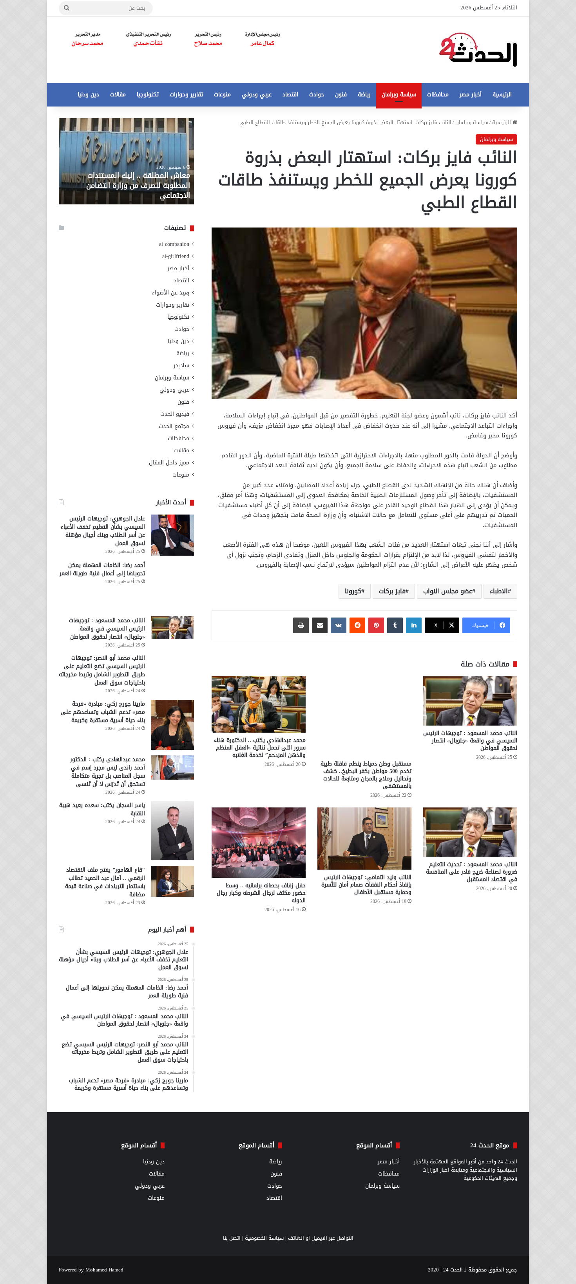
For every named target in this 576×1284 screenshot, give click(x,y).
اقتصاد (290, 94)
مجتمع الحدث (174, 426)
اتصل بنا (232, 1238)
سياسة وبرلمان (399, 94)
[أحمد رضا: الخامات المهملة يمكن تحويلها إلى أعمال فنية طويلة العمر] (172, 586)
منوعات (222, 94)
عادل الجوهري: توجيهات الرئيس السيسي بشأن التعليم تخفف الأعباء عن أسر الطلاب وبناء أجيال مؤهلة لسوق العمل (103, 531)
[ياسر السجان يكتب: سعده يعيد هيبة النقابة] (172, 830)
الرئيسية (502, 94)
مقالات (118, 94)
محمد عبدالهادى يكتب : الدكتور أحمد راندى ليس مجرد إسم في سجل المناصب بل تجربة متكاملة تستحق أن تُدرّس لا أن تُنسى (107, 771)
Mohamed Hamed (104, 1270)
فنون (341, 94)
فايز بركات (392, 591)
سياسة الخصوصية (264, 1238)
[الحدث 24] (478, 50)
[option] (126, 161)
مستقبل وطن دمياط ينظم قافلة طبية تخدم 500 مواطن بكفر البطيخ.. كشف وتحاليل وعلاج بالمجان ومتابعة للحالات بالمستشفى (366, 774)
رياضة (364, 94)
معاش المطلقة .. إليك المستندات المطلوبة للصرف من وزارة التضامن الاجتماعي (138, 185)
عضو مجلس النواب (447, 591)
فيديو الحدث (174, 414)
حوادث (316, 94)
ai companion (174, 244)
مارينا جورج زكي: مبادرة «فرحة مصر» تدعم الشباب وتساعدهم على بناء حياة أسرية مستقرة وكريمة (103, 712)
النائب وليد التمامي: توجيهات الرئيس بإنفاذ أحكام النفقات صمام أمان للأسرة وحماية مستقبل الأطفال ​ (366, 885)
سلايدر (181, 365)
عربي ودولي (257, 94)
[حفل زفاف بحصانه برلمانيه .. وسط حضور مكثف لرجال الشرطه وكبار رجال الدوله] (259, 842)
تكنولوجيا (148, 94)
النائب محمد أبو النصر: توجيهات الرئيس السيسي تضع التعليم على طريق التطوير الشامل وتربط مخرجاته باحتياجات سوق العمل (102, 670)
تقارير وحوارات (186, 94)
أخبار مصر (471, 94)
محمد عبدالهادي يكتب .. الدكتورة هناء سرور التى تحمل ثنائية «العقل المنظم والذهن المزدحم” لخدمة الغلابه (260, 747)
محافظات (438, 94)
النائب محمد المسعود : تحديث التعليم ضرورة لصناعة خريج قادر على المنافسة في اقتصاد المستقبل (471, 872)
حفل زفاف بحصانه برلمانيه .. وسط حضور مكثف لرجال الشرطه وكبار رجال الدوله (261, 893)
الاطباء (499, 591)
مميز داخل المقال (169, 463)
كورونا (353, 591)
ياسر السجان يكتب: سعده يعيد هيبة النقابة (102, 809)
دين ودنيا (88, 94)
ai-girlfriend (175, 256)
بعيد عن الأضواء (170, 293)
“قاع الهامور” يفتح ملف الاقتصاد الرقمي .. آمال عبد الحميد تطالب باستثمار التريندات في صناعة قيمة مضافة (105, 882)
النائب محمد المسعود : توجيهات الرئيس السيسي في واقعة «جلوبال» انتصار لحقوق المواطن (470, 740)
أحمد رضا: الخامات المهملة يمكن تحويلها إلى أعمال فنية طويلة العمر (102, 569)
